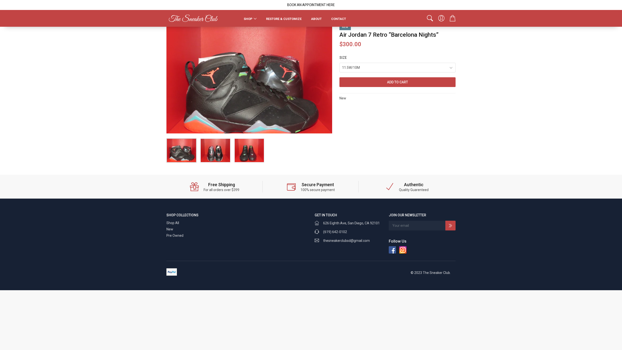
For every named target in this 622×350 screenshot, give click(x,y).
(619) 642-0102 (335, 232)
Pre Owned (174, 235)
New (169, 229)
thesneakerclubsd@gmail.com (346, 241)
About (316, 19)
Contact (338, 19)
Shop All (172, 223)
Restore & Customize (284, 19)
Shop (248, 19)
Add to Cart (397, 82)
